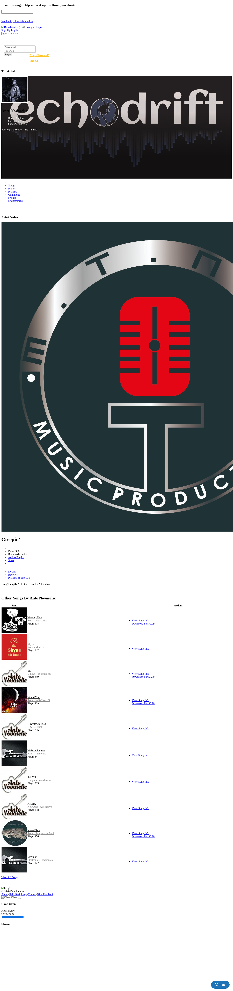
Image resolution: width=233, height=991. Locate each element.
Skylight (32, 856)
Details (12, 571)
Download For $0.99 (143, 623)
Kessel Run (33, 830)
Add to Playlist (16, 557)
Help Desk (14, 894)
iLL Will (32, 777)
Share (34, 129)
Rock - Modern (35, 647)
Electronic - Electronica (40, 859)
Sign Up (34, 60)
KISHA (31, 803)
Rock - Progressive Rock (40, 833)
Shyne (30, 644)
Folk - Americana (36, 753)
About (4, 894)
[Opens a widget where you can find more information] (220, 985)
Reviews (13, 574)
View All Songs (9, 877)
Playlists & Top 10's (19, 577)
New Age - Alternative (39, 806)
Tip (26, 129)
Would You (33, 697)
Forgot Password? (39, 55)
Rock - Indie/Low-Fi (38, 700)
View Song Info (140, 620)
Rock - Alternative (37, 620)
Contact (32, 894)
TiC (29, 670)
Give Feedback (45, 894)
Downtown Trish (36, 723)
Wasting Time (34, 617)
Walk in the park (36, 750)
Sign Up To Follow (11, 129)
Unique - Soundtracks (39, 673)
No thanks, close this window (17, 21)
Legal (24, 894)
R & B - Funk (34, 726)
